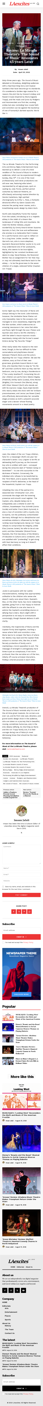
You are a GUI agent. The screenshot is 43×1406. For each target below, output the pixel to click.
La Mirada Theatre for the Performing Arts (19, 761)
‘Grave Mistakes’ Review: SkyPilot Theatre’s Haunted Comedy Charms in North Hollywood (26, 1050)
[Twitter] (21, 832)
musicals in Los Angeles (20, 772)
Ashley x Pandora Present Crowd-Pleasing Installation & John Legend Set (11, 794)
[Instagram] (11, 1290)
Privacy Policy (28, 942)
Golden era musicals (10, 759)
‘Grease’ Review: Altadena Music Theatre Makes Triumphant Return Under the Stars (27, 1038)
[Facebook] (13, 911)
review (5, 778)
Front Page (21, 46)
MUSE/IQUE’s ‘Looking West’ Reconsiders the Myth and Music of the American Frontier (28, 1017)
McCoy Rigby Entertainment (24, 770)
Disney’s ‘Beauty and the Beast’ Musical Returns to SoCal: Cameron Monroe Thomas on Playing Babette (28, 1027)
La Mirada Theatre (27, 759)
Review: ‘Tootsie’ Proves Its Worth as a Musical (30, 794)
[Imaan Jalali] (21, 810)
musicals (6, 772)
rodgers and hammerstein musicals (16, 781)
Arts (11, 43)
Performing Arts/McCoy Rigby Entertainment (19, 775)
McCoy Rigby (7, 770)
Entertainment (25, 43)
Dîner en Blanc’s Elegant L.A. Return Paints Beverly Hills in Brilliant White (27, 1061)
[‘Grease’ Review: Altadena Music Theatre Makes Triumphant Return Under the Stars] (8, 1038)
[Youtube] (23, 1290)
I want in (20, 937)
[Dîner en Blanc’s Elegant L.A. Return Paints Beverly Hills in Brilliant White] (8, 1061)
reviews (12, 778)
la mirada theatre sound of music (15, 764)
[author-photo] (3, 1120)
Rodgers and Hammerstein (27, 778)
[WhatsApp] (29, 911)
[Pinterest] (24, 911)
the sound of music (10, 783)
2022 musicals (14, 756)
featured (25, 756)
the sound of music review (29, 783)
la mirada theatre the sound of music (17, 767)
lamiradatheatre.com (16, 749)
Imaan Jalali (23, 69)
